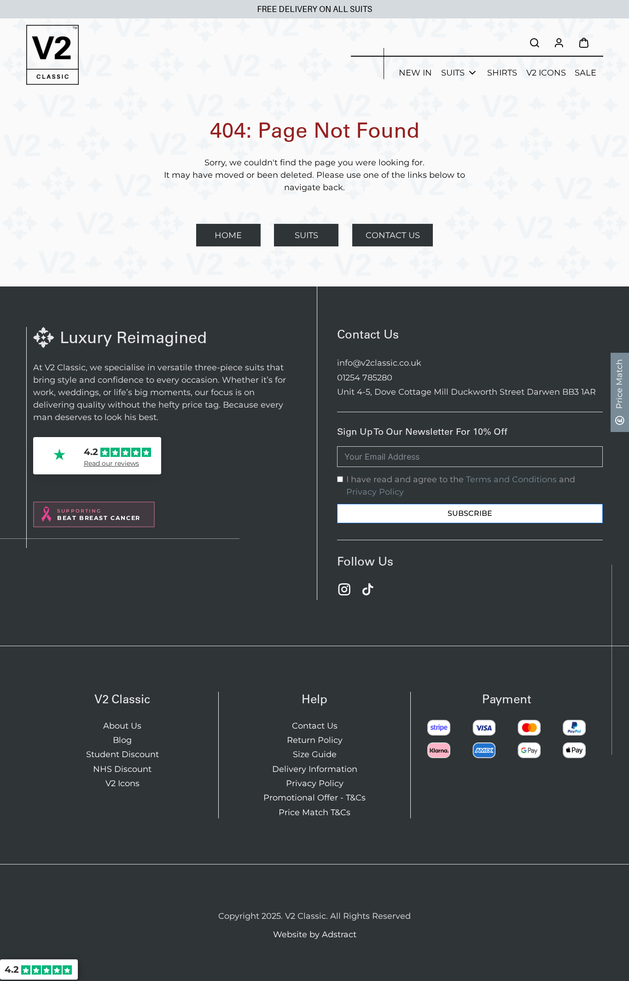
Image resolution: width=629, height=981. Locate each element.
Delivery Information (314, 769)
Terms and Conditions (511, 479)
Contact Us (393, 235)
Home (228, 235)
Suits (453, 72)
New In (415, 72)
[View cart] (583, 42)
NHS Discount (122, 769)
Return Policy (315, 740)
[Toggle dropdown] (472, 72)
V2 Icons (546, 72)
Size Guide (315, 754)
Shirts (502, 72)
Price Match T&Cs (314, 812)
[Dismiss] (624, 4)
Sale (585, 72)
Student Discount (122, 754)
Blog (122, 740)
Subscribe (470, 513)
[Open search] (534, 42)
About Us (122, 725)
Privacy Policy (375, 491)
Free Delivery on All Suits (314, 9)
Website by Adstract (314, 934)
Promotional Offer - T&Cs (314, 797)
